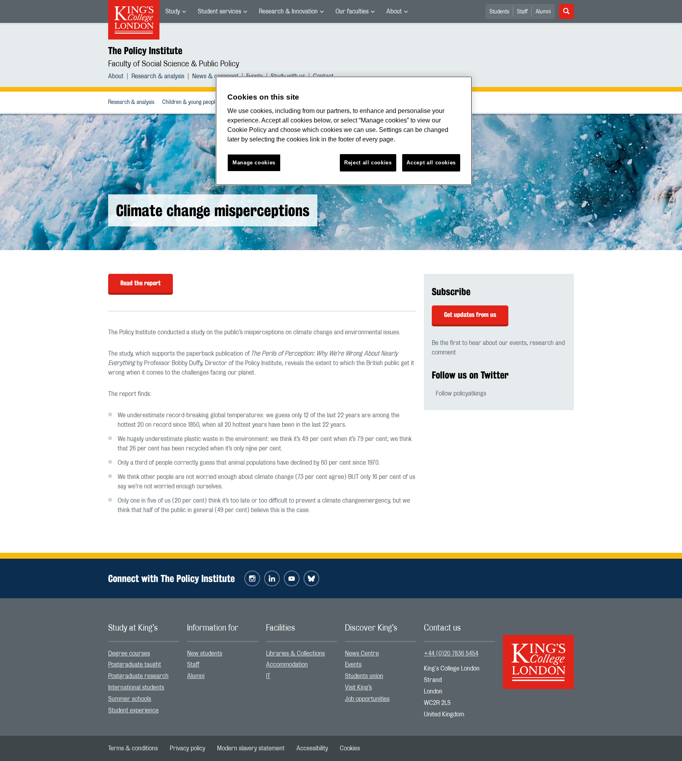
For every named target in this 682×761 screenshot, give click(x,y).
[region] (343, 131)
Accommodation (287, 664)
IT (268, 676)
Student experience (133, 710)
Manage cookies (253, 163)
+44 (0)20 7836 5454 (451, 653)
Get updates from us (470, 314)
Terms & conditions (133, 748)
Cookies (350, 748)
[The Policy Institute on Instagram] (252, 578)
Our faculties (352, 11)
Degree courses (129, 653)
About (394, 11)
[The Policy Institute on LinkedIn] (272, 578)
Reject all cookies (368, 163)
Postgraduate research (138, 676)
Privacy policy (187, 748)
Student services (219, 11)
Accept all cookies (431, 163)
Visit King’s (358, 687)
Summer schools (129, 699)
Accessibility (312, 748)
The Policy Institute (145, 51)
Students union (364, 676)
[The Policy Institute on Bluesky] (311, 578)
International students (136, 687)
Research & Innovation (288, 11)
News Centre (362, 653)
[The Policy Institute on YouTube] (292, 578)
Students (499, 12)
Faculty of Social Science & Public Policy (173, 64)
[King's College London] (538, 655)
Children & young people (190, 102)
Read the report (140, 283)
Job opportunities (367, 699)
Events (353, 664)
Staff (522, 12)
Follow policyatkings (461, 393)
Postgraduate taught (134, 664)
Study (172, 11)
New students (204, 653)
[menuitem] (175, 11)
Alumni (543, 12)
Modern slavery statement (251, 748)
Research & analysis (157, 76)
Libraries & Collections (295, 653)
